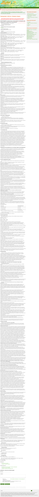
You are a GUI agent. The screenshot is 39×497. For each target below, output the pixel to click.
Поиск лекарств (14, 7)
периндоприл (2, 27)
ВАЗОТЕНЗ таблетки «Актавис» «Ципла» (32, 32)
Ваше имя (1, 471)
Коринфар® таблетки (29, 37)
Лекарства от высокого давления (6, 467)
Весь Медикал (2, 7)
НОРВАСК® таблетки (29, 31)
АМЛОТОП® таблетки (29, 38)
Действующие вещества (31, 13)
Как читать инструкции (20, 7)
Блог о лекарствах (8, 7)
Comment (1, 473)
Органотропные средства (5, 463)
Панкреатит (29, 24)
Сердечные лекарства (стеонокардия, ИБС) (7, 468)
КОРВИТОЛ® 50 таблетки (30, 33)
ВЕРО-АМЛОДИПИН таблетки (30, 36)
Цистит (28, 25)
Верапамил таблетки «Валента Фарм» (31, 34)
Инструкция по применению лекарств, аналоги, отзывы (11, 5)
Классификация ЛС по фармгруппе (32, 14)
